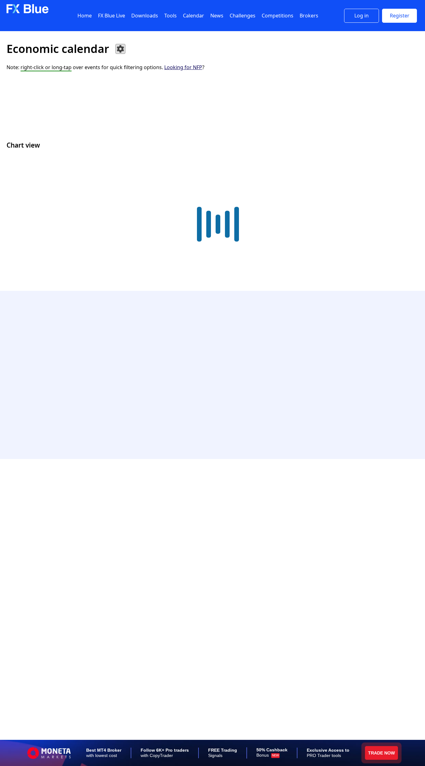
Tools (170, 15)
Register (399, 15)
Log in (361, 15)
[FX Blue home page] (28, 12)
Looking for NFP (183, 67)
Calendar (193, 15)
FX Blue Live (111, 15)
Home (84, 15)
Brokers (309, 15)
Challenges (242, 15)
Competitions (277, 15)
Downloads (144, 15)
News (216, 15)
